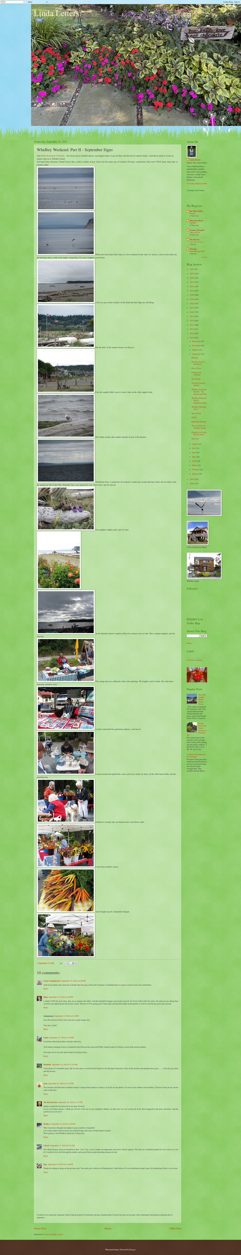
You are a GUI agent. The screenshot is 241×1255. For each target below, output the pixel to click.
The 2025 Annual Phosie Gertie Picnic (202, 699)
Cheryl (46, 1145)
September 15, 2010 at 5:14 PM (61, 1037)
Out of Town (196, 368)
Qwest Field (196, 413)
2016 (192, 312)
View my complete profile (197, 183)
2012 (192, 329)
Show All (204, 257)
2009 (192, 479)
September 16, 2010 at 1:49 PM (63, 1124)
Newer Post (40, 1228)
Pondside (47, 1064)
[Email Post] (60, 963)
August (195, 444)
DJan (46, 997)
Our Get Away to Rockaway (198, 362)
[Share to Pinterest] (76, 963)
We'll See (195, 438)
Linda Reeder (195, 160)
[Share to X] (70, 963)
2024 (192, 278)
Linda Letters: (57, 12)
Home (108, 1228)
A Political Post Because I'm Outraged (196, 755)
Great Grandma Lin (52, 980)
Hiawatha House (196, 220)
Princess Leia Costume (196, 373)
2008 (192, 483)
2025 (192, 273)
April (194, 461)
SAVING (193, 223)
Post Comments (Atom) (53, 1234)
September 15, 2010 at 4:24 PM (61, 997)
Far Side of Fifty (196, 211)
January (195, 473)
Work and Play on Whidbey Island (198, 426)
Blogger (132, 1249)
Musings (193, 249)
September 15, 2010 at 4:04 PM (73, 980)
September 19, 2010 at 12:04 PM (60, 1164)
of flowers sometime (195, 660)
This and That (195, 232)
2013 (192, 325)
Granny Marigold (197, 230)
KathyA (47, 1124)
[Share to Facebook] (73, 963)
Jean (45, 1083)
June (194, 452)
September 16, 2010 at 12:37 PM (60, 1083)
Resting (193, 213)
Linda (46, 1037)
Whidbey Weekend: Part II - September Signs (199, 400)
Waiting (194, 357)
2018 (192, 303)
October (195, 349)
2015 (192, 316)
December (196, 341)
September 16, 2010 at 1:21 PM (70, 1102)
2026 (192, 269)
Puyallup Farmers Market (198, 384)
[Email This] (65, 963)
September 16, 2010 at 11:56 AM (64, 1064)
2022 (192, 286)
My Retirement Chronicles (54, 155)
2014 (192, 320)
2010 (192, 337)
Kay (45, 1164)
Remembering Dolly (197, 251)
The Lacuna (195, 378)
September (196, 354)
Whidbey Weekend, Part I (199, 408)
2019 (192, 299)
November (196, 345)
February (196, 469)
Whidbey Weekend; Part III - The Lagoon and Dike (199, 391)
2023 (192, 282)
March (195, 465)
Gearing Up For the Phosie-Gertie (199, 433)
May (194, 456)
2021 (192, 290)
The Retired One (50, 1102)
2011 (192, 333)
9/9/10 (194, 417)
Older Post (175, 1228)
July (194, 448)
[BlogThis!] (68, 963)
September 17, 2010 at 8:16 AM (62, 1145)
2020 (192, 295)
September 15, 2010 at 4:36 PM (66, 1016)
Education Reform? (198, 421)
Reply (46, 988)
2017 (192, 307)
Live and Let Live (196, 242)
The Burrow (195, 239)
